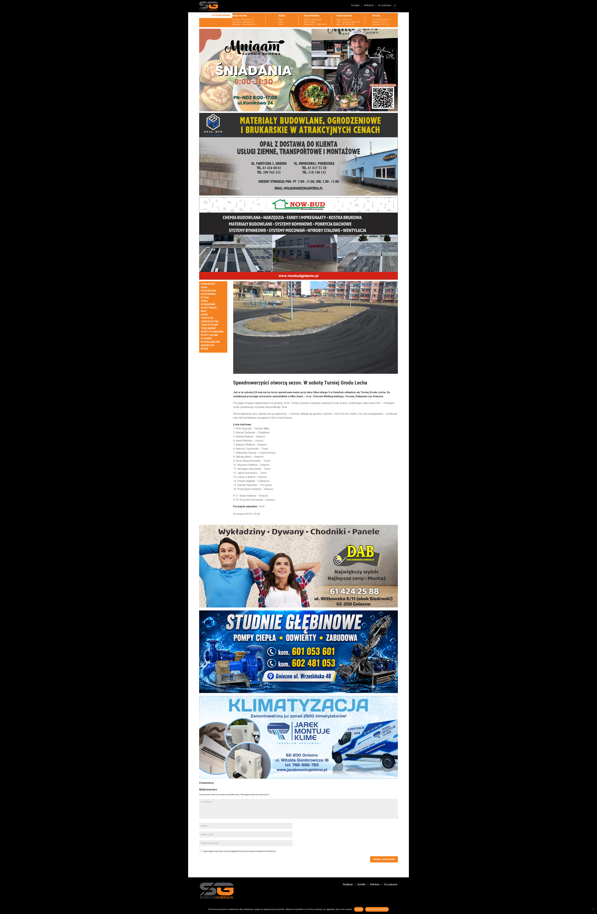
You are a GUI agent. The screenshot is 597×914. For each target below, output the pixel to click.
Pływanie (206, 338)
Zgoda (359, 909)
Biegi (203, 311)
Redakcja (348, 884)
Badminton (207, 345)
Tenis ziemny (208, 328)
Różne (204, 349)
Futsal (205, 297)
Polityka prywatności (377, 909)
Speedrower (208, 304)
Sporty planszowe (212, 332)
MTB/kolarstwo (210, 342)
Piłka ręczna (208, 291)
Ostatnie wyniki (221, 15)
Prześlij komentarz (384, 859)
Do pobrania (384, 5)
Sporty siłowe (209, 335)
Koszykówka (208, 294)
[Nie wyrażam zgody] (593, 909)
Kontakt (355, 5)
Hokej (204, 301)
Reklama (368, 5)
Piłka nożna (208, 284)
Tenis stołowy (209, 325)
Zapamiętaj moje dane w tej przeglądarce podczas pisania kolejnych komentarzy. (239, 851)
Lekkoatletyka (210, 321)
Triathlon (207, 318)
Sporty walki (209, 308)
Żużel (204, 287)
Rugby (204, 315)
